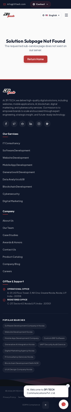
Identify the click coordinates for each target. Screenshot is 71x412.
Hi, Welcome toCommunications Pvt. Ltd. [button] (41, 391)
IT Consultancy (11, 143)
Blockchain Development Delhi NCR (21, 363)
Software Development (16, 150)
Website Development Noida (18, 332)
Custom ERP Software (54, 338)
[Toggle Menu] (66, 15)
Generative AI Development (19, 172)
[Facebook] (6, 123)
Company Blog (11, 263)
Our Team (8, 227)
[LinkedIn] (30, 123)
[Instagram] (39, 123)
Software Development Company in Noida (24, 325)
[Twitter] (14, 123)
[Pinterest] (47, 123)
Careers (7, 271)
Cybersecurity (11, 193)
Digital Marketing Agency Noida (19, 350)
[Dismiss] (68, 386)
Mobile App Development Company (22, 338)
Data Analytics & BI (14, 179)
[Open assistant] (63, 404)
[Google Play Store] (22, 123)
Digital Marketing (13, 201)
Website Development (16, 157)
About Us (8, 220)
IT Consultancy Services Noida (19, 357)
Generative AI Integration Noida (20, 344)
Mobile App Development (17, 164)
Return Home (35, 59)
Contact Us (9, 249)
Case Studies (10, 235)
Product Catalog (13, 256)
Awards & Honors (12, 242)
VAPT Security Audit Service (52, 344)
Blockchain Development (17, 186)
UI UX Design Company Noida (18, 369)
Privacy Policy (9, 397)
